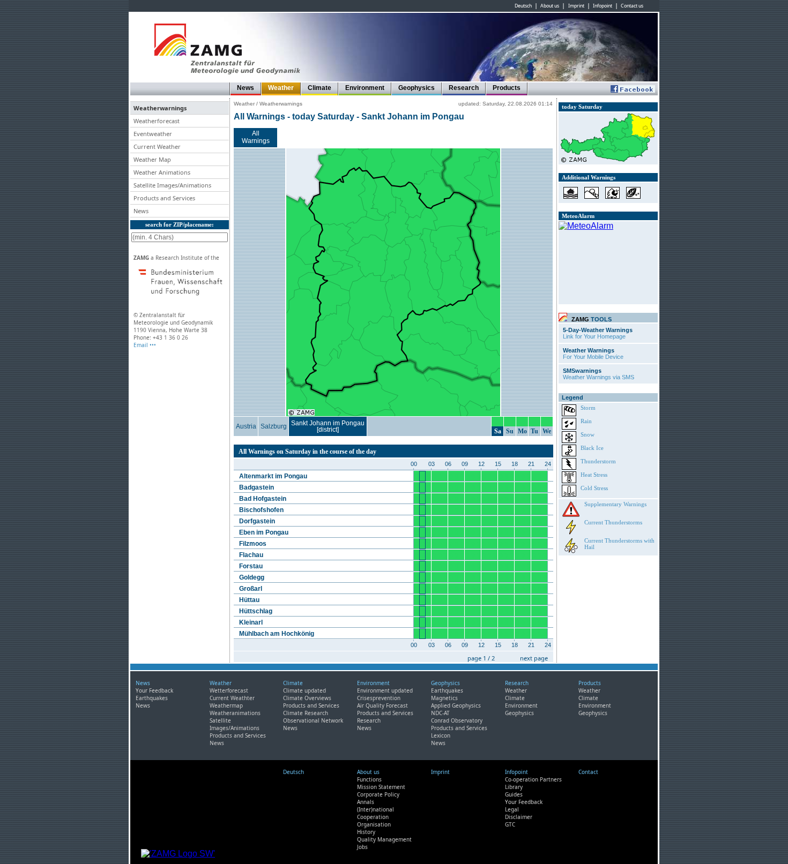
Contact (588, 772)
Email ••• (144, 345)
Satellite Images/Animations (234, 724)
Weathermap (226, 705)
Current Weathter (232, 698)
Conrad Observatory (456, 720)
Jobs (362, 847)
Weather (281, 88)
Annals (365, 802)
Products (507, 88)
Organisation (374, 824)
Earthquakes (152, 698)
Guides (514, 794)
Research (464, 88)
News (245, 88)
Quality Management (384, 839)
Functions (369, 779)
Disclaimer (518, 817)
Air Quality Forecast (382, 705)
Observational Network (313, 720)
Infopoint (602, 6)
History (366, 832)
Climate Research (305, 713)
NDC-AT (440, 713)
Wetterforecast (229, 690)
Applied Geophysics (456, 705)
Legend (572, 397)
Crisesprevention (378, 698)
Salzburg (274, 426)
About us (549, 6)
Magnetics (444, 698)
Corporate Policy (378, 794)
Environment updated (385, 690)
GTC (510, 824)
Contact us (632, 6)
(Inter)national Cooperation (375, 813)
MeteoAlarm (578, 216)
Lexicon (440, 735)
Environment (364, 88)
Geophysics (416, 88)
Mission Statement (381, 787)
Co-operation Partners (533, 779)
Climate (319, 88)
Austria (246, 426)
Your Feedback (154, 690)
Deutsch (523, 6)
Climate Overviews (307, 698)
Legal (512, 809)
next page (534, 658)
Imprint (576, 6)
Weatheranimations (235, 713)
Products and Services (238, 735)
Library (514, 787)
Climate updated (304, 690)
